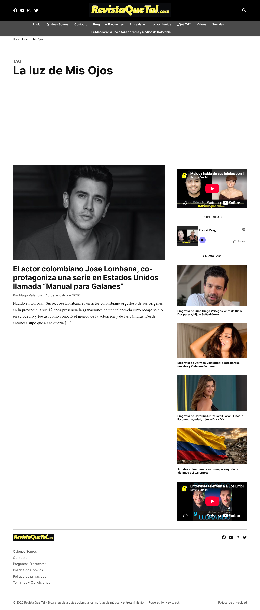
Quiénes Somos (57, 24)
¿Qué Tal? (184, 24)
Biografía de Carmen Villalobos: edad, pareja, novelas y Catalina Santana (208, 364)
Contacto (80, 24)
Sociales (218, 24)
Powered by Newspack (164, 602)
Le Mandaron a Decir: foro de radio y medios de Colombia (131, 32)
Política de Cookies (28, 570)
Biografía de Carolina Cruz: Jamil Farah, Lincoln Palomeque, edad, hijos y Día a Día (210, 417)
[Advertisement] (130, 124)
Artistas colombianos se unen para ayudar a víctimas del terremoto (207, 470)
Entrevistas (138, 24)
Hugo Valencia (30, 295)
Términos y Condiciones (31, 582)
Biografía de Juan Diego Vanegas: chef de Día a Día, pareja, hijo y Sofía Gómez (209, 312)
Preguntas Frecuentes (108, 24)
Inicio (37, 24)
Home (16, 39)
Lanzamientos (161, 24)
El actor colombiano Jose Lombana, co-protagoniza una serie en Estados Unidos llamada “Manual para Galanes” (85, 277)
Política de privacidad (30, 576)
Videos (201, 24)
